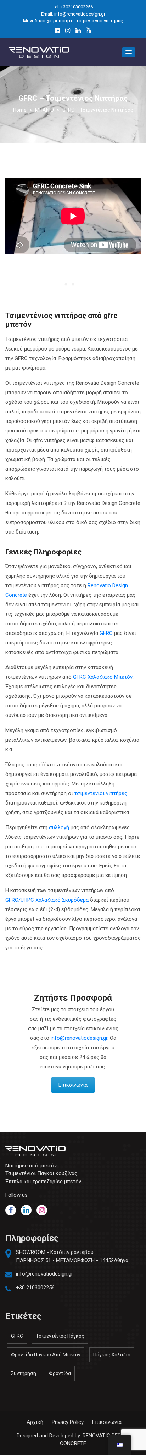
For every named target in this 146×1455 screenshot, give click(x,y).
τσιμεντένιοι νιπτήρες (100, 793)
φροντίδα (60, 1373)
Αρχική (35, 1422)
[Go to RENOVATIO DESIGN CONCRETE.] (20, 110)
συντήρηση (23, 1373)
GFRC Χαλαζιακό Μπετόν (103, 677)
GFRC (106, 633)
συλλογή (59, 827)
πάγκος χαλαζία (111, 1354)
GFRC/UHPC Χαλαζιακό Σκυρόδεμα (47, 900)
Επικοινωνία (73, 1085)
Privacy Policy (68, 1422)
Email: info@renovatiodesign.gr (73, 14)
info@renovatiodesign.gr (79, 1038)
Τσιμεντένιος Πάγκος (60, 1336)
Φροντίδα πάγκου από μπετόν (45, 1354)
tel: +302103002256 (73, 7)
